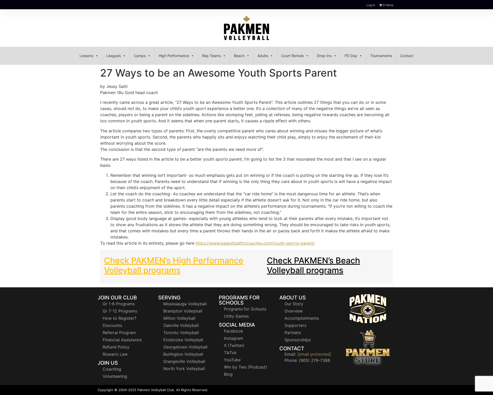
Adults (263, 55)
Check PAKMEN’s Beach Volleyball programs (313, 265)
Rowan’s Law (115, 354)
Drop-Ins (324, 55)
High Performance (174, 55)
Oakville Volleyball (181, 325)
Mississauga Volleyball (185, 303)
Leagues (113, 55)
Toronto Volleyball (181, 332)
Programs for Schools (245, 308)
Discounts (112, 325)
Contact (406, 55)
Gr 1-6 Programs (119, 303)
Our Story (294, 303)
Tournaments (381, 55)
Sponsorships (298, 339)
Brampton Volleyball (182, 311)
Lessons (86, 55)
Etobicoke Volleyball (183, 339)
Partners (293, 332)
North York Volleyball (184, 368)
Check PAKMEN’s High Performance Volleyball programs (173, 265)
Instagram (233, 338)
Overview (294, 311)
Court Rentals (292, 55)
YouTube (232, 359)
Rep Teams (211, 55)
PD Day (351, 55)
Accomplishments (302, 318)
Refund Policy (116, 347)
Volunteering (115, 376)
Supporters (295, 325)
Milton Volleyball (179, 318)
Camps (140, 55)
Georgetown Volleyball (185, 347)
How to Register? (119, 318)
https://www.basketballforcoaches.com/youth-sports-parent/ (255, 243)
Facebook (233, 331)
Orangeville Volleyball (184, 361)
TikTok (230, 352)
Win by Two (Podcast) (245, 367)
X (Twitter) (234, 345)
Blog (228, 374)
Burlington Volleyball (183, 354)
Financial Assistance (122, 339)
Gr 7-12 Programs (120, 311)
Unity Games (236, 316)
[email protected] (314, 354)
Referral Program (119, 332)
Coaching (112, 369)
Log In (370, 5)
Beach (239, 55)
